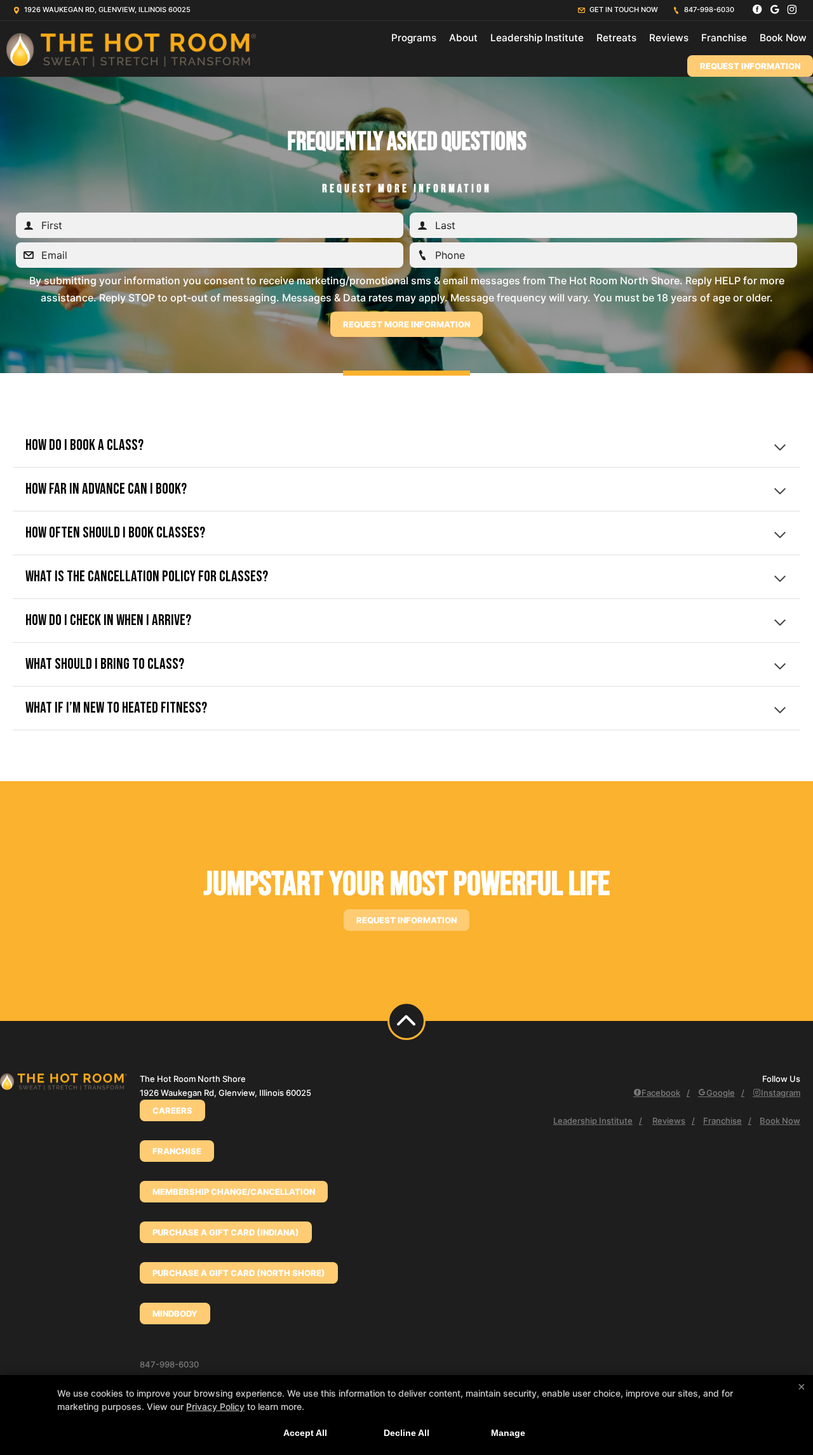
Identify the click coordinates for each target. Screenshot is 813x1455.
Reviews (669, 38)
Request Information (750, 66)
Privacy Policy (215, 1406)
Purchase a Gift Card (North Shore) (238, 1273)
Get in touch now (623, 9)
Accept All (305, 1433)
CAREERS (172, 1110)
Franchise (724, 38)
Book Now (783, 38)
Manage (508, 1433)
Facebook (661, 1093)
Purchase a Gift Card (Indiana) (225, 1232)
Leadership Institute (537, 38)
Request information (406, 920)
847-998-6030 (708, 9)
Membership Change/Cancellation (233, 1192)
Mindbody (175, 1313)
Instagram (780, 1093)
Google (720, 1093)
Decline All (406, 1433)
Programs (413, 38)
